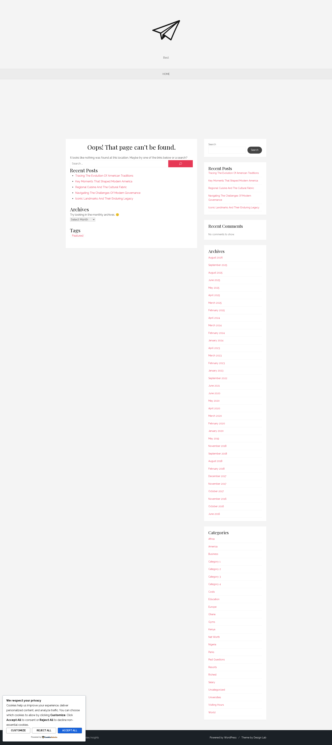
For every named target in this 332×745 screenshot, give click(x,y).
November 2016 (217, 498)
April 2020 (214, 408)
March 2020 (215, 415)
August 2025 (215, 272)
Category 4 (214, 584)
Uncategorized (216, 689)
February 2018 (216, 468)
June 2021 (214, 385)
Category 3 (214, 576)
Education (213, 599)
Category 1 (214, 561)
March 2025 (215, 302)
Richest (212, 674)
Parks (211, 652)
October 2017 (216, 491)
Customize (18, 730)
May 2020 (214, 400)
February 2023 (216, 363)
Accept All (69, 730)
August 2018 (215, 461)
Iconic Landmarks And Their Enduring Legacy (104, 198)
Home (166, 74)
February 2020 (216, 423)
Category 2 (214, 569)
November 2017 (217, 483)
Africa (211, 539)
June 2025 (214, 280)
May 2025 (213, 287)
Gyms (211, 622)
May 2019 (213, 438)
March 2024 (215, 325)
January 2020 (216, 431)
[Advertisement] (166, 109)
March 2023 (215, 355)
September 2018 (217, 453)
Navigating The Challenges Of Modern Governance (107, 192)
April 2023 (214, 348)
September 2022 (217, 378)
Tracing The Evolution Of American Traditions (104, 175)
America (213, 546)
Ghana (211, 614)
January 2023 (215, 370)
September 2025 (217, 265)
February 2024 (216, 333)
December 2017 (217, 476)
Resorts (212, 667)
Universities (214, 697)
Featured (77, 235)
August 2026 (215, 257)
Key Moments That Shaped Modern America (103, 181)
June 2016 (214, 514)
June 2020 (214, 393)
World (211, 712)
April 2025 (214, 295)
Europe (212, 606)
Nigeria (212, 644)
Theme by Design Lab (253, 737)
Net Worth (214, 637)
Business (213, 554)
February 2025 (216, 310)
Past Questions (216, 659)
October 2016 (216, 506)
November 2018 (217, 446)
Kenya (211, 629)
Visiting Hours (216, 704)
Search (212, 144)
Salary (211, 682)
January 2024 (215, 340)
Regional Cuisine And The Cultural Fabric (101, 187)
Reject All (44, 730)
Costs (211, 591)
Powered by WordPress (223, 737)
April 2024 (214, 318)
